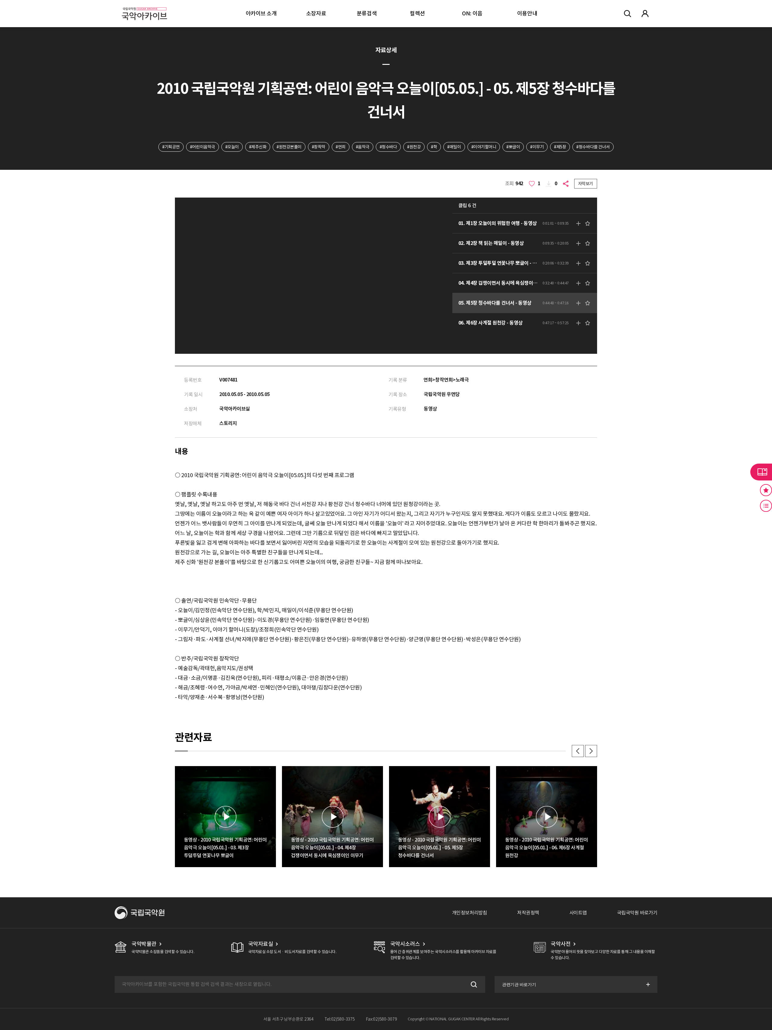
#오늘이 (232, 147)
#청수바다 (388, 147)
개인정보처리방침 (469, 913)
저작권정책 (528, 913)
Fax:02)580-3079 (381, 1019)
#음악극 (362, 147)
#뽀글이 (513, 147)
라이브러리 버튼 (761, 472)
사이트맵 (578, 913)
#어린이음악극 (202, 147)
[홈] (144, 6)
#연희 (341, 147)
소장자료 (316, 13)
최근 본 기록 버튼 (766, 506)
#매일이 (454, 147)
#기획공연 (171, 147)
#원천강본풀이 (289, 147)
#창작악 (318, 147)
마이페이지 (645, 13)
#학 (434, 147)
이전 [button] (578, 751)
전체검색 (627, 13)
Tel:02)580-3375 (339, 1019)
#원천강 (414, 147)
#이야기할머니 (483, 147)
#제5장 (560, 147)
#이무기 (537, 147)
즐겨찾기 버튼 (766, 490)
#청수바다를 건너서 (592, 147)
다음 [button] (591, 751)
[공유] (567, 184)
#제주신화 (258, 147)
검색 (473, 984)
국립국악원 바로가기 (637, 913)
